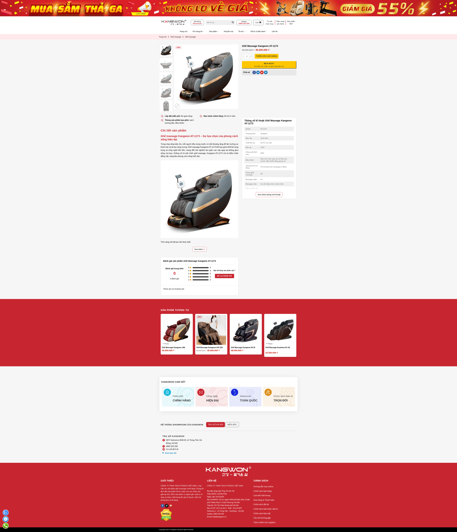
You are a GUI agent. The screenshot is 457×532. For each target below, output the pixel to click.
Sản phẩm (213, 31)
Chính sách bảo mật (261, 513)
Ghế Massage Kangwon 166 (173, 347)
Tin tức (241, 31)
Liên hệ (274, 31)
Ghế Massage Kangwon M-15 (243, 347)
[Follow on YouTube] (171, 506)
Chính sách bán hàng (262, 491)
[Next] (234, 76)
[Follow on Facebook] (162, 506)
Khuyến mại (228, 31)
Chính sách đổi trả (261, 504)
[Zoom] (177, 106)
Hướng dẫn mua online (263, 487)
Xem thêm (198, 249)
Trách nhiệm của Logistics (264, 522)
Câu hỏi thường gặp (262, 518)
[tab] (173, 130)
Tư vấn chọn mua (269, 22)
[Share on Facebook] (254, 72)
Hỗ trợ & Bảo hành (258, 31)
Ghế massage (176, 37)
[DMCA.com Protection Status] (166, 515)
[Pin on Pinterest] (262, 72)
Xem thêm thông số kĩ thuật (269, 195)
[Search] (233, 22)
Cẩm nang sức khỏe (280, 22)
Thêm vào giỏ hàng (266, 56)
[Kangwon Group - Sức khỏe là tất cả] (174, 23)
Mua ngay (168, 341)
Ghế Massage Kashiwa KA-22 (277, 347)
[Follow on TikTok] (167, 506)
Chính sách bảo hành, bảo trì (265, 509)
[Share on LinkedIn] (266, 72)
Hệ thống (197, 22)
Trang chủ (183, 31)
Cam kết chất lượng (261, 495)
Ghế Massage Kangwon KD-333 (209, 347)
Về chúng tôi (197, 31)
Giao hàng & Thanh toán (263, 500)
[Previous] (178, 76)
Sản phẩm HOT (291, 22)
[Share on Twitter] (258, 72)
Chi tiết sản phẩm (173, 130)
